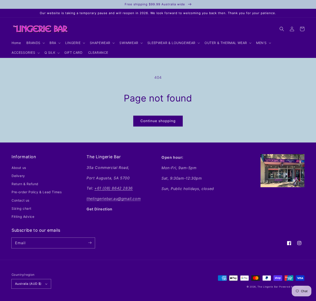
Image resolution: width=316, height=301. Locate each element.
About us (19, 168)
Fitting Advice (23, 217)
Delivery (18, 176)
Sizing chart (21, 208)
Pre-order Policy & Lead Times (37, 192)
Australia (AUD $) (28, 283)
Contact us (20, 200)
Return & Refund (25, 184)
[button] (282, 29)
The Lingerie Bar (267, 286)
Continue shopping (158, 121)
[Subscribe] (90, 243)
